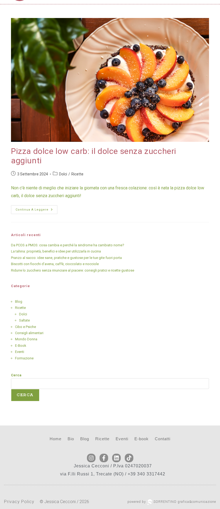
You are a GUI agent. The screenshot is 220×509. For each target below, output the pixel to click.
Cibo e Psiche (25, 327)
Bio (71, 438)
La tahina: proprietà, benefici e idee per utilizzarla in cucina (56, 251)
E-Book (20, 346)
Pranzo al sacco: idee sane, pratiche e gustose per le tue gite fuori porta (66, 258)
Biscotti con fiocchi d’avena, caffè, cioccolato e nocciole (55, 264)
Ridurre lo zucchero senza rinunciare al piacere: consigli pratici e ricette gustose (72, 270)
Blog (18, 301)
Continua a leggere (36, 208)
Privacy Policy (19, 501)
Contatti (162, 438)
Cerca (16, 375)
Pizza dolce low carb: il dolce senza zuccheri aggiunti (93, 155)
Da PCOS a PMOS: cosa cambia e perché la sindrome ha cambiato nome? (67, 245)
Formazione (24, 358)
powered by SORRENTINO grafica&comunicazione (171, 502)
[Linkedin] (116, 458)
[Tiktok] (129, 458)
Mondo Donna (26, 339)
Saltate (24, 320)
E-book (141, 438)
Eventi (19, 352)
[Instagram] (91, 458)
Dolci (63, 174)
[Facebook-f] (104, 458)
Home (55, 438)
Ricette (77, 174)
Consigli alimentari (29, 333)
